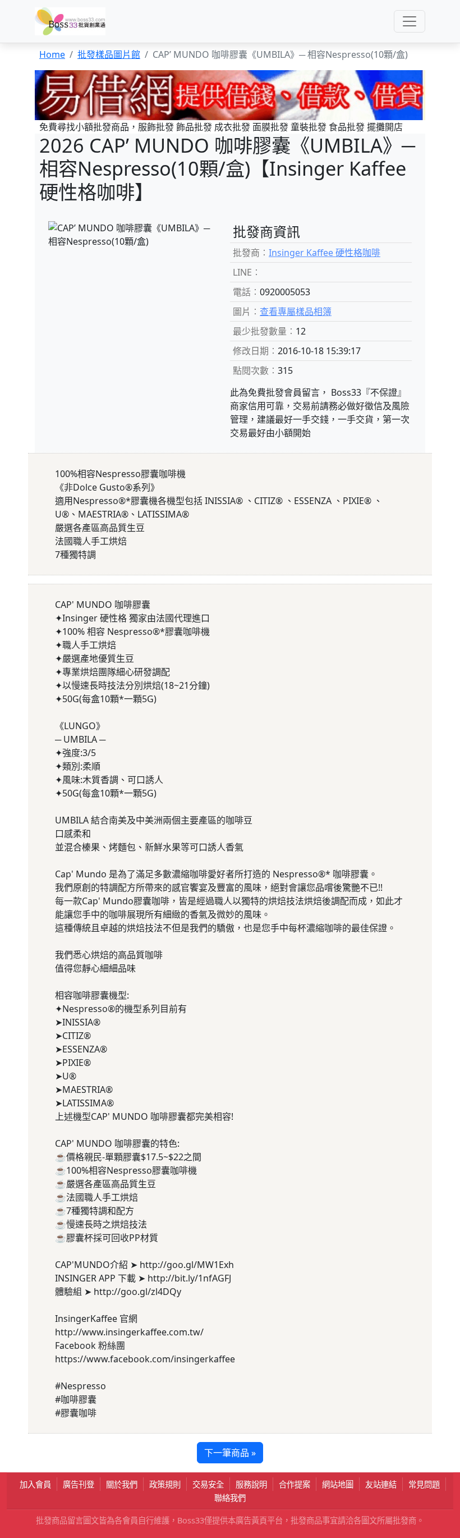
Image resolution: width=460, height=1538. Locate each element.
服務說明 (251, 1484)
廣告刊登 (78, 1484)
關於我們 (121, 1484)
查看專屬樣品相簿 (296, 311)
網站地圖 (337, 1484)
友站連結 (381, 1484)
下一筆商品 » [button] (230, 1453)
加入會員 (35, 1484)
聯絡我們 (230, 1498)
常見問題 (424, 1484)
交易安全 (208, 1484)
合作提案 (294, 1484)
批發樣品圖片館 (108, 54)
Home (52, 54)
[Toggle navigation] (409, 21)
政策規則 (165, 1484)
